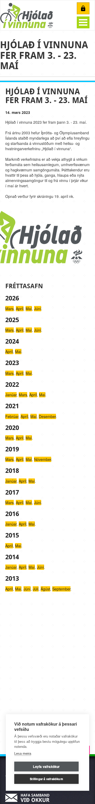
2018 (12, 470)
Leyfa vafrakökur (46, 767)
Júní (37, 308)
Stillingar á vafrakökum (46, 778)
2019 (12, 449)
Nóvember (42, 459)
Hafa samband (29, 797)
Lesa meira (22, 754)
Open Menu (83, 22)
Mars (9, 308)
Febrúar (11, 416)
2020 (12, 428)
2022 (12, 384)
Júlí (36, 589)
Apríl (19, 308)
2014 (12, 557)
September (61, 589)
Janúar (11, 394)
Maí (29, 308)
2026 (12, 298)
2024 (12, 341)
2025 (12, 320)
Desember (47, 416)
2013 (12, 578)
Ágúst (45, 589)
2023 (12, 363)
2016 (12, 514)
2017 (12, 492)
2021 (12, 406)
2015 (12, 535)
